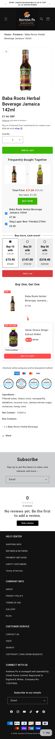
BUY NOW (27, 201)
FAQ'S (9, 641)
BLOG (9, 616)
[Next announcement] (49, 4)
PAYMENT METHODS (16, 557)
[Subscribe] (46, 479)
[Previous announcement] (5, 4)
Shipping (5, 120)
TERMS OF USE (13, 602)
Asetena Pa (22, 733)
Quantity (6, 134)
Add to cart (27, 273)
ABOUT (9, 589)
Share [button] (8, 435)
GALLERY (10, 609)
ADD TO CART (27, 356)
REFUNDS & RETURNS (17, 551)
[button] (6, 19)
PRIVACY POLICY (14, 596)
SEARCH (10, 647)
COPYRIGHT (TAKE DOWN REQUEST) (24, 654)
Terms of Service (14, 571)
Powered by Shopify (36, 733)
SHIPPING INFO (14, 544)
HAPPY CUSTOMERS (16, 564)
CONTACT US (12, 634)
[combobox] (13, 350)
